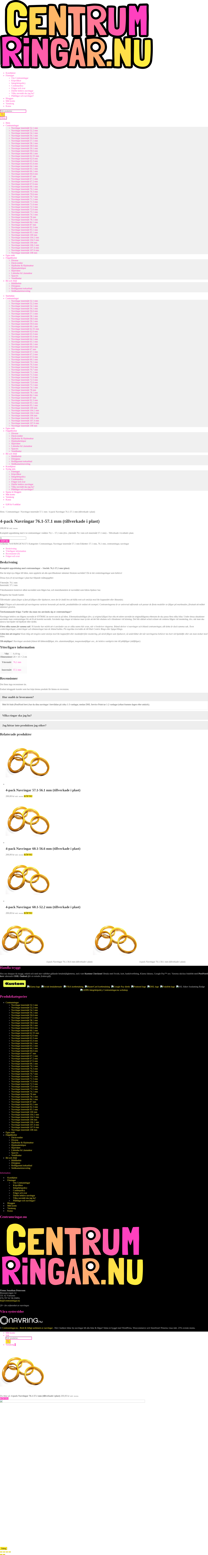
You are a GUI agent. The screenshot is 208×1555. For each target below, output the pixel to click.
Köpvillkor (16, 80)
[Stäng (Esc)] (9, 1551)
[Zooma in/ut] (1, 1551)
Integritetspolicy (18, 83)
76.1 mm (102, 544)
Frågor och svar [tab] (13, 556)
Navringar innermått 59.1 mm (24, 148)
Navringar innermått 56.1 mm (24, 135)
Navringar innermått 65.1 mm (24, 169)
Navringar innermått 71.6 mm (24, 204)
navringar (124, 544)
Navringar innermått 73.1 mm (24, 212)
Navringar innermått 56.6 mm (24, 138)
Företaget (10, 75)
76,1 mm (17, 662)
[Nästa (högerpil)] (4, 1554)
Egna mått (10, 255)
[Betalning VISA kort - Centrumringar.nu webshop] (73, 986)
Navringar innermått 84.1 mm (24, 222)
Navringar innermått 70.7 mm (24, 197)
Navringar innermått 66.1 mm (24, 171)
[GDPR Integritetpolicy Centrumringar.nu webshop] (104, 990)
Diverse (14, 260)
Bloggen (9, 98)
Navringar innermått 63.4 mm (24, 163)
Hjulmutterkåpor (18, 268)
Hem (8, 123)
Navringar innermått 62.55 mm (25, 156)
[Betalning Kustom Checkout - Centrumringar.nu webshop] (14, 986)
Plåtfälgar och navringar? (22, 96)
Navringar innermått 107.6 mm (25, 250)
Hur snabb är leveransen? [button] (18, 697)
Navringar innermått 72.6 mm (24, 209)
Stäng (3, 1548)
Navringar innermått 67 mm (23, 176)
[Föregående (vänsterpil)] (1, 1554)
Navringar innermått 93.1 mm (24, 230)
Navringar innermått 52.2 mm (24, 130)
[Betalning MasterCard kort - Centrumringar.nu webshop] (97, 986)
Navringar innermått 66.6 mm (24, 174)
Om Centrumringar (19, 78)
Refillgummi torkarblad (21, 288)
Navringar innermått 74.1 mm (24, 214)
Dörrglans (15, 286)
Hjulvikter (15, 270)
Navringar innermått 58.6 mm (24, 146)
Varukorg (10, 103)
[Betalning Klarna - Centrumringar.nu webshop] (33, 986)
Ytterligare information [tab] (16, 551)
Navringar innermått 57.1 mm (24, 141)
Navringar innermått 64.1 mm (24, 166)
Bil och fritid (11, 281)
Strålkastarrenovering (20, 291)
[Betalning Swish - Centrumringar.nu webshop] (52, 986)
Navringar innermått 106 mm (24, 242)
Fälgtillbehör (11, 258)
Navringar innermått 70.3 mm (24, 191)
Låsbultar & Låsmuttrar (21, 273)
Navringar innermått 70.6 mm (24, 194)
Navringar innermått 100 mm (24, 235)
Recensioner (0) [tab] (13, 553)
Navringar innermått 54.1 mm (24, 133)
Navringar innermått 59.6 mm (24, 151)
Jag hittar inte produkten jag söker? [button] (24, 725)
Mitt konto (10, 101)
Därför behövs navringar (22, 91)
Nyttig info (10, 469)
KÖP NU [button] (28, 796)
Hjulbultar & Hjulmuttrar (22, 265)
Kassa (8, 106)
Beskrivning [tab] (11, 548)
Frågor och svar (18, 88)
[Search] (2, 114)
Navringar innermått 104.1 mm (25, 237)
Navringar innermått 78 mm (23, 217)
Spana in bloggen (13, 492)
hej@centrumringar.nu (10, 1300)
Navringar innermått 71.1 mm (24, 199)
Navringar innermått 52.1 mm (24, 128)
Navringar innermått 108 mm (24, 253)
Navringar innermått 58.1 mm (24, 143)
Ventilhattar (16, 278)
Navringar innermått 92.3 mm (24, 227)
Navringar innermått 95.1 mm (24, 232)
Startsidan (10, 296)
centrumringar (113, 544)
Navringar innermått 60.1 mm (24, 153)
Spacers (14, 276)
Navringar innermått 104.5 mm (25, 240)
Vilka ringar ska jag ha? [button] (17, 715)
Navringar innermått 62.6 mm (24, 158)
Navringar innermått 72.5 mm (24, 207)
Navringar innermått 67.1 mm (24, 179)
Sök (7, 1335)
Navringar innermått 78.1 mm (24, 219)
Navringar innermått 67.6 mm (24, 184)
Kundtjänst (10, 73)
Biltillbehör (16, 283)
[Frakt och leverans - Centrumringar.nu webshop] (138, 986)
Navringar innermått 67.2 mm (24, 181)
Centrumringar (12, 125)
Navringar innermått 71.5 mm (24, 202)
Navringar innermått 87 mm (23, 225)
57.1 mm (93, 544)
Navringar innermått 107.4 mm (25, 248)
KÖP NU (4, 541)
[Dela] (7, 1551)
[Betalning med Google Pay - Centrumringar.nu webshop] (120, 986)
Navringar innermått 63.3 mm (24, 161)
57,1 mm (17, 670)
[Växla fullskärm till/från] (4, 1551)
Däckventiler (17, 263)
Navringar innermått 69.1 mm (24, 186)
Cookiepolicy (17, 85)
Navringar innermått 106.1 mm (25, 245)
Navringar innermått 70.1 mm (24, 189)
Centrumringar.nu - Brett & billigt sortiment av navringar (27, 1328)
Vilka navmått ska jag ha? (22, 93)
